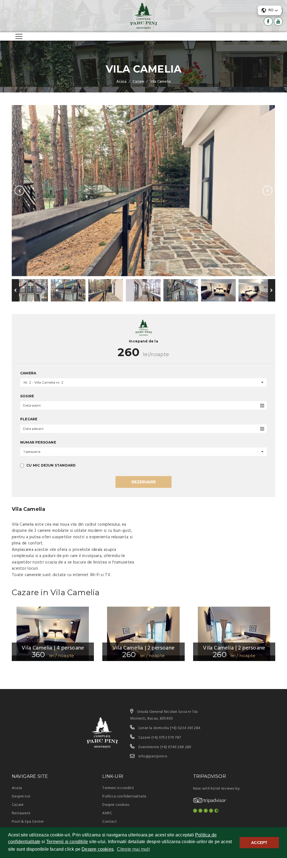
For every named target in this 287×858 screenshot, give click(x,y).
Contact (109, 821)
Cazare (18, 805)
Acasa (17, 788)
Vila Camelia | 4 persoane (53, 648)
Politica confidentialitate (124, 796)
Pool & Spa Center (28, 821)
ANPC (107, 813)
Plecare (28, 419)
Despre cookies (98, 849)
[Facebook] (268, 21)
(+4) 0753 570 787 (166, 737)
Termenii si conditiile (67, 841)
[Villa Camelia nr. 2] (143, 634)
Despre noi (21, 796)
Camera (28, 373)
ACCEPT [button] (259, 842)
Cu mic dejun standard (51, 465)
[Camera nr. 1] (53, 634)
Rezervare (143, 481)
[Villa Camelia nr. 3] (234, 634)
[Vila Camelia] (143, 190)
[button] (269, 10)
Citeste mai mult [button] (133, 849)
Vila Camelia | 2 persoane (143, 648)
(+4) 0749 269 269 (175, 747)
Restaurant (21, 813)
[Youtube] (278, 21)
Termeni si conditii (118, 788)
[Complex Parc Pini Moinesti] (143, 16)
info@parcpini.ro (152, 756)
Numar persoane (38, 442)
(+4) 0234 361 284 (185, 728)
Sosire (27, 396)
